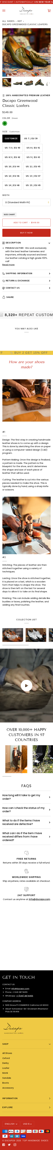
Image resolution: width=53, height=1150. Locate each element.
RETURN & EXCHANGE (18, 281)
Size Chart (9, 214)
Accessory (8, 1087)
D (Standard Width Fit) (17, 202)
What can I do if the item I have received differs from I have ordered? (22, 836)
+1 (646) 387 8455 (24, 995)
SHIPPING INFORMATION (19, 273)
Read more (8, 264)
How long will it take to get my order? (21, 796)
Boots (5, 1082)
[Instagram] (15, 1144)
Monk (5, 1072)
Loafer (5, 1068)
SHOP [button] (5, 1044)
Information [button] (10, 1098)
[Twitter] (9, 1144)
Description (13, 243)
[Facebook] (3, 1144)
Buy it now (26, 232)
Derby (5, 1063)
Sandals (6, 1077)
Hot (20, 21)
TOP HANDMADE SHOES (35, 1141)
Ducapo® (10, 1141)
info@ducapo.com (20, 988)
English (10, 1124)
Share (10, 297)
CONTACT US (13, 288)
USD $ (26, 1124)
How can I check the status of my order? (23, 809)
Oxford (6, 1058)
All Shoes (8, 21)
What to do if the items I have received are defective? (21, 822)
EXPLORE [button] (7, 1107)
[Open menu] (6, 10)
